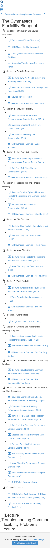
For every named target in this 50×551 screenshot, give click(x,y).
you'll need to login (36, 539)
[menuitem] (1, 6)
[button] (1, 2)
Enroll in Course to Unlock (25, 543)
